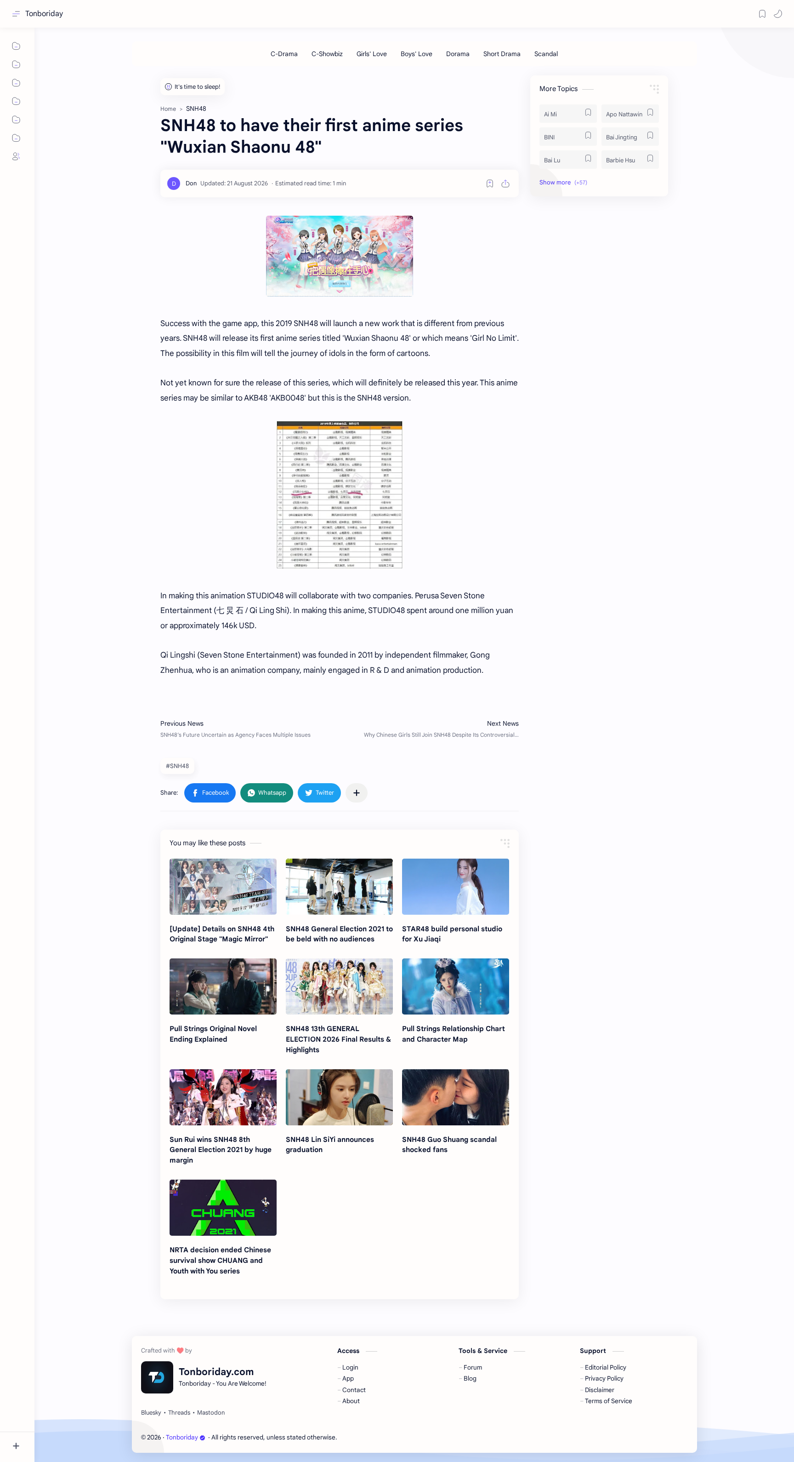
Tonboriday (44, 13)
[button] (778, 14)
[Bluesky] (151, 1412)
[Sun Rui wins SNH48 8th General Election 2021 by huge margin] (223, 1097)
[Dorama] (458, 54)
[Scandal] (546, 54)
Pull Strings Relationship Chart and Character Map (453, 1033)
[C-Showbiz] (327, 54)
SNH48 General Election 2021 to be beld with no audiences (339, 934)
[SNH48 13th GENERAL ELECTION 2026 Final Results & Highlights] (339, 986)
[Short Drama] (502, 54)
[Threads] (179, 1412)
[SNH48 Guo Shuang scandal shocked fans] (455, 1097)
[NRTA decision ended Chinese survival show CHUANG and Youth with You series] (223, 1208)
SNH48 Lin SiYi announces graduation (330, 1144)
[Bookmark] (762, 14)
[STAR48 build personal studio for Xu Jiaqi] (455, 887)
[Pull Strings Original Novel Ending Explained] (223, 986)
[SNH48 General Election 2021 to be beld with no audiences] (339, 887)
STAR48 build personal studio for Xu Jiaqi (452, 934)
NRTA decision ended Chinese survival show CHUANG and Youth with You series (220, 1260)
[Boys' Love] (416, 54)
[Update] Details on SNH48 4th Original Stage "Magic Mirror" (222, 934)
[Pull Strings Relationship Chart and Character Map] (455, 986)
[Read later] (490, 183)
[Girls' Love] (372, 54)
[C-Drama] (284, 54)
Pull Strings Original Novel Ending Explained (213, 1033)
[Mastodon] (211, 1412)
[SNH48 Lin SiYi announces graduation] (339, 1097)
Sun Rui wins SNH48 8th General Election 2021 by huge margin (221, 1150)
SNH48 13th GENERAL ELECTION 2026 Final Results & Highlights (338, 1039)
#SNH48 (177, 766)
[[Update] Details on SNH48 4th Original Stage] (223, 887)
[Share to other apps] (357, 793)
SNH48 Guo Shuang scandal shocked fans (449, 1144)
